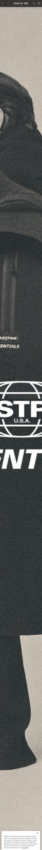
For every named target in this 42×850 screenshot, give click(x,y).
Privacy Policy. (25, 847)
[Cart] (39, 3)
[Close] (37, 833)
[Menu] (2, 3)
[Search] (34, 3)
